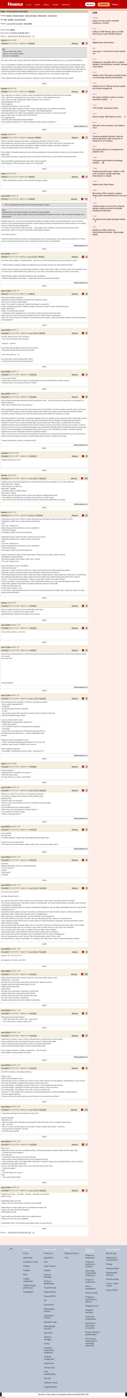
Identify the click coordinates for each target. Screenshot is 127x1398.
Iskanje (25, 11)
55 (33, 36)
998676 (31, 294)
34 (21, 36)
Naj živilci (48, 1333)
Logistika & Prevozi (49, 1317)
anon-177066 (5, 291)
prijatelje (11, 20)
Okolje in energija (48, 1338)
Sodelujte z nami (30, 1262)
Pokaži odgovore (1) (81, 126)
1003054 (5, 478)
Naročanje (27, 1258)
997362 (4, 199)
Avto (46, 1262)
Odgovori (75, 43)
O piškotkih (28, 1292)
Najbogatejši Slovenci (49, 1327)
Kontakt (26, 1270)
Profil (8, 11)
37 (28, 36)
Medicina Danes (72, 1253)
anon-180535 (5, 949)
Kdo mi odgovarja (31, 16)
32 (17, 36)
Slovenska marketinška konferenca (90, 1273)
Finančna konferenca (90, 1281)
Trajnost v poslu (51, 1383)
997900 (4, 257)
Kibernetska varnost (49, 1310)
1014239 (5, 1036)
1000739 (33, 374)
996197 (4, 177)
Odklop (12, 30)
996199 (31, 199)
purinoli (3, 40)
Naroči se (90, 4)
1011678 (5, 790)
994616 (4, 43)
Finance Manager (48, 1276)
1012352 (5, 860)
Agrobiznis (48, 1258)
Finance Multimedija (49, 1282)
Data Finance (50, 1266)
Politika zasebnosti (28, 1280)
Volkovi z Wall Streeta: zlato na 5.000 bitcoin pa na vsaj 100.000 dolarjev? (108, 33)
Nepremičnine (50, 1292)
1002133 (5, 397)
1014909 (5, 1068)
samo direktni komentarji (15, 24)
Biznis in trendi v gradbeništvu (92, 1333)
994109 (31, 43)
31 (15, 36)
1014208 (5, 974)
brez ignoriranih (20, 20)
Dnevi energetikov (90, 1287)
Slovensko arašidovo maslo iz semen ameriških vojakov (108, 98)
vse (5, 20)
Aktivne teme (42, 16)
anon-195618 (5, 826)
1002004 (33, 397)
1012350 (5, 829)
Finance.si (48, 1253)
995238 (31, 91)
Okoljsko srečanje (89, 1311)
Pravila (20, 11)
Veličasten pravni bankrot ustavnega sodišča (108, 161)
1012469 (33, 1036)
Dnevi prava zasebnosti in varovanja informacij (91, 1342)
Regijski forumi (91, 1306)
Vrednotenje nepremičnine (112, 1259)
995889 (4, 137)
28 (9, 36)
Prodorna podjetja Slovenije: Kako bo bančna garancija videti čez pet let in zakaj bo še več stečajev (108, 138)
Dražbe (47, 1270)
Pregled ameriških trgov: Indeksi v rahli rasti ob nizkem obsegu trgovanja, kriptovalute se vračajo (109, 173)
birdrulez (4, 88)
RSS (25, 1275)
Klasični (9, 16)
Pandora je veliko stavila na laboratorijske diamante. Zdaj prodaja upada (108, 232)
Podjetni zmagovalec (49, 1358)
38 (30, 36)
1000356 (5, 333)
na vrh (44, 83)
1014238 (5, 1013)
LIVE (29, 5)
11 (86, 199)
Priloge (26, 1266)
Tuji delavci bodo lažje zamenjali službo (109, 219)
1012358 (5, 888)
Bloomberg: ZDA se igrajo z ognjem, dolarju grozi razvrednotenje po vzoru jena (110, 194)
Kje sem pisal (52, 16)
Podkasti (66, 5)
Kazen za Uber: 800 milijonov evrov (107, 117)
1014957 (5, 1144)
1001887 (5, 374)
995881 (4, 91)
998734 (4, 294)
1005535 (5, 628)
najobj (3, 174)
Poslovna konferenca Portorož (90, 1264)
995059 (31, 177)
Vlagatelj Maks (50, 1387)
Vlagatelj (103, 4)
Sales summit (91, 1293)
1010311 (5, 650)
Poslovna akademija (90, 1256)
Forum (55, 5)
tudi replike (28, 24)
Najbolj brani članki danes (103, 42)
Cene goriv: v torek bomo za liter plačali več (109, 52)
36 (26, 36)
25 (103, 163)
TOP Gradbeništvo (50, 1373)
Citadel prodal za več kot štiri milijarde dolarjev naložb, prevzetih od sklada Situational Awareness (108, 208)
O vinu (47, 1344)
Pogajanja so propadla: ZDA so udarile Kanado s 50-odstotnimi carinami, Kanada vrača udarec (110, 64)
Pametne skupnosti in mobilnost (49, 1350)
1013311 (33, 974)
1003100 (33, 606)
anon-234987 (5, 196)
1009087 (33, 650)
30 (13, 36)
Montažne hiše (50, 1322)
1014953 (33, 1144)
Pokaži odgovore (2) (81, 849)
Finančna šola (50, 1288)
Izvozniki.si (49, 1305)
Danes (37, 5)
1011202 (5, 698)
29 (11, 36)
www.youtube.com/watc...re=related (13, 632)
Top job (47, 1378)
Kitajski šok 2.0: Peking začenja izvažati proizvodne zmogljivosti (109, 87)
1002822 (5, 456)
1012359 (5, 952)
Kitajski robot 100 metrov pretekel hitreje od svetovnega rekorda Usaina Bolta (109, 76)
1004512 (5, 606)
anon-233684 (5, 625)
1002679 (33, 456)
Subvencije (49, 1363)
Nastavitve (14, 11)
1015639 (5, 1190)
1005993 (33, 767)
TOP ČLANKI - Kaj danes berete (105, 108)
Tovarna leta (49, 1368)
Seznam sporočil (18, 16)
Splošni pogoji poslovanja (29, 1286)
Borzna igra (111, 1253)
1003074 (5, 515)
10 (86, 478)
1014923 (5, 1110)
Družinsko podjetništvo (90, 1318)
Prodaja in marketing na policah (91, 1299)
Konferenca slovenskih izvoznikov (90, 1325)
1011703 (33, 829)
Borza (46, 5)
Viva (67, 1258)
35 (23, 36)
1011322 (5, 767)
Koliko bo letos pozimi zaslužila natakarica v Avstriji (106, 22)
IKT (45, 1300)
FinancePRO (49, 1296)
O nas (25, 1253)
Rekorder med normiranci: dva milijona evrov (109, 126)
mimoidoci (4, 453)
